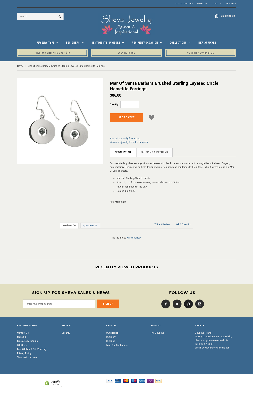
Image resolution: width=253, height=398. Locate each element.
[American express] (142, 380)
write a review (134, 237)
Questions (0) (90, 225)
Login (215, 3)
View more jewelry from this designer (129, 142)
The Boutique (157, 333)
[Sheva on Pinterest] (187, 303)
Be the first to (126, 237)
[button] (151, 117)
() (228, 15)
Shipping (21, 337)
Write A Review (162, 224)
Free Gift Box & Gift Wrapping (31, 349)
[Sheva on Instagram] (198, 303)
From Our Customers (117, 345)
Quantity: (114, 104)
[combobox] (40, 16)
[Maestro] (134, 380)
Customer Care (184, 3)
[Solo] (150, 380)
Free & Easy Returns (27, 341)
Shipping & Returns (154, 152)
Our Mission (112, 333)
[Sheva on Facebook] (164, 303)
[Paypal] (158, 380)
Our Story (111, 337)
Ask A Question (183, 224)
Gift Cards (22, 345)
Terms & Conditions (27, 357)
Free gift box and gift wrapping (125, 138)
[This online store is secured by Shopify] (52, 382)
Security (66, 333)
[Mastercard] (126, 380)
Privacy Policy (24, 353)
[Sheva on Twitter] (176, 303)
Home (20, 66)
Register (231, 3)
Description (123, 152)
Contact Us (23, 333)
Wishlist (202, 3)
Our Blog (110, 341)
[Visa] (109, 380)
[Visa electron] (118, 380)
